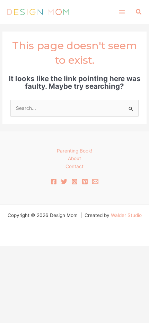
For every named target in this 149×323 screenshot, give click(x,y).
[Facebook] (54, 181)
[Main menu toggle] (122, 12)
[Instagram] (74, 181)
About (74, 158)
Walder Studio (126, 215)
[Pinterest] (85, 181)
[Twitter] (64, 181)
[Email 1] (95, 181)
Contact (74, 166)
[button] (139, 12)
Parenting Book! (74, 151)
